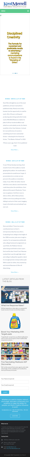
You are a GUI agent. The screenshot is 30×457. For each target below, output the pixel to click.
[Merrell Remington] (15, 4)
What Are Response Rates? (12, 305)
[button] (14, 73)
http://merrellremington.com (13, 448)
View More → (15, 150)
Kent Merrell (23, 455)
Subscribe (15, 416)
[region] (15, 45)
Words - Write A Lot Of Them (15, 99)
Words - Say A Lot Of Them (15, 161)
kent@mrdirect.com (11, 447)
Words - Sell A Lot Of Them (15, 222)
